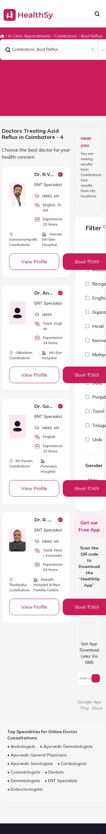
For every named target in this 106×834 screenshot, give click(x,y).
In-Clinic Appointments (29, 36)
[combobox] (3, 49)
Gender (89, 465)
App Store (97, 705)
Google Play (85, 705)
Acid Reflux (91, 36)
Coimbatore (65, 36)
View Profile (34, 262)
